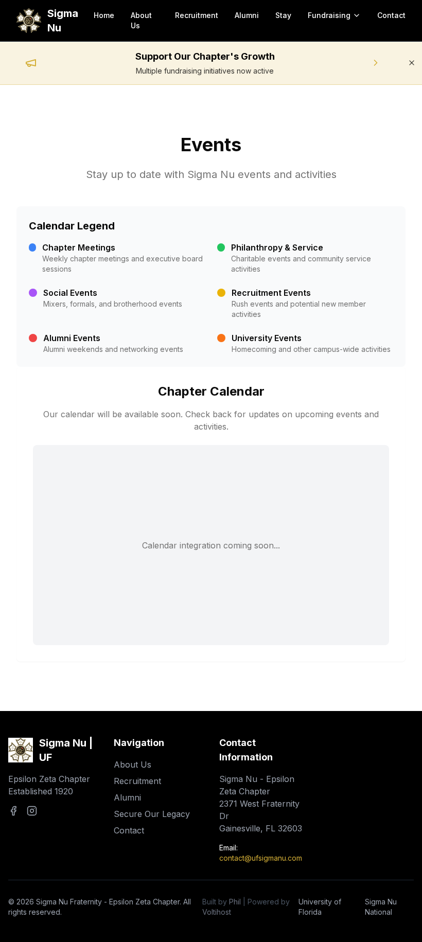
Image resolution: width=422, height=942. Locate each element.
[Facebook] (13, 811)
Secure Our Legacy (152, 814)
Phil (235, 901)
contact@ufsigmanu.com (260, 858)
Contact (391, 15)
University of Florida (319, 906)
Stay (283, 15)
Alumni (247, 15)
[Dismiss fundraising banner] (412, 63)
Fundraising (329, 15)
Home (104, 15)
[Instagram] (32, 811)
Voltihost (216, 912)
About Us (141, 20)
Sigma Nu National (381, 906)
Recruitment (196, 15)
